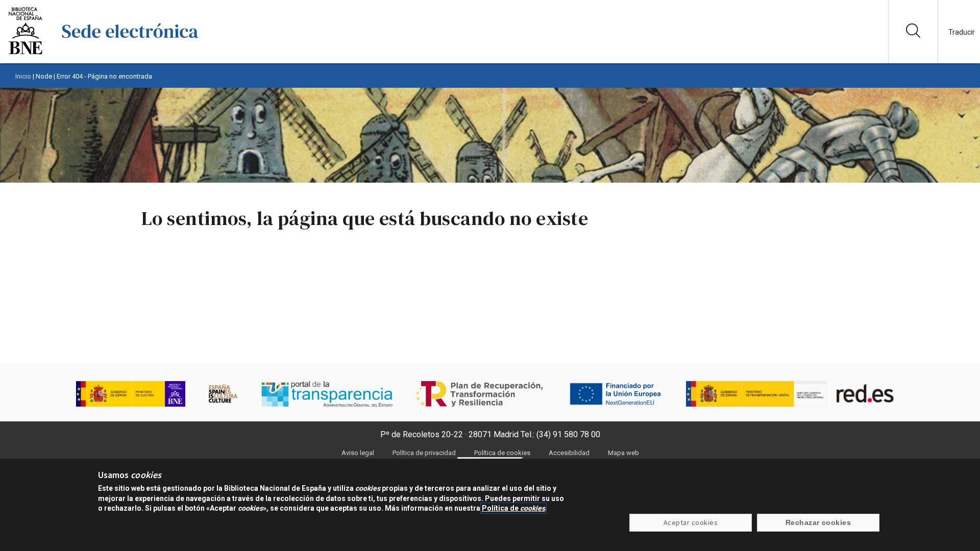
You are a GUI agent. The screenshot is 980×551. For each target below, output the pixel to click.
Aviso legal (357, 453)
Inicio (23, 76)
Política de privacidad (424, 453)
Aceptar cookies (691, 523)
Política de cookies (502, 453)
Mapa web (623, 453)
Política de (513, 508)
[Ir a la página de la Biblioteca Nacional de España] (25, 53)
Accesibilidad (569, 453)
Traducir (961, 32)
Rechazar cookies (818, 523)
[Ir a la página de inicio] (130, 53)
